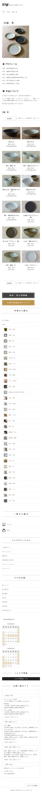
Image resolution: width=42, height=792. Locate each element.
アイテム (9, 524)
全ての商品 (5, 320)
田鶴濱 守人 (12, 432)
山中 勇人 (11, 500)
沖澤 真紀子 (12, 369)
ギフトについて (6, 551)
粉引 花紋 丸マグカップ (30, 165)
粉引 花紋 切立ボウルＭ (11, 215)
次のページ (36, 118)
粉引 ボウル (30, 142)
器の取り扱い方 (6, 610)
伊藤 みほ (11, 335)
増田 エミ (11, 489)
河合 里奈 (11, 398)
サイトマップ (6, 568)
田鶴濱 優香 (12, 438)
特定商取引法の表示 (8, 560)
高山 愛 (11, 426)
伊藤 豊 (14, 12)
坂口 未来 (11, 409)
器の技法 (4, 606)
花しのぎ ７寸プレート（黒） (11, 241)
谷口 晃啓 (11, 443)
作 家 (8, 12)
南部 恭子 (11, 472)
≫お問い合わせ (8, 771)
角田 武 (11, 466)
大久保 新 (11, 358)
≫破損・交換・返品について (12, 759)
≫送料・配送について (10, 742)
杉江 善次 (11, 421)
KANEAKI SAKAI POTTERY (16, 392)
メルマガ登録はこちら (21, 678)
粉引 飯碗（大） (11, 165)
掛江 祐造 (11, 386)
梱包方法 (4, 556)
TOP (3, 12)
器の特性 (4, 602)
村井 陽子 (11, 495)
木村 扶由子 (12, 403)
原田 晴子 (11, 483)
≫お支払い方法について (11, 717)
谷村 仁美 (11, 449)
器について (5, 585)
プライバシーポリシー (8, 564)
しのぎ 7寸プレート (31, 265)
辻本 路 (11, 460)
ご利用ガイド (6, 547)
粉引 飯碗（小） (11, 265)
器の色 (4, 598)
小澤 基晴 (11, 375)
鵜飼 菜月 (11, 352)
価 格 (8, 530)
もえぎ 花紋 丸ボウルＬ (30, 241)
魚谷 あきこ (12, 346)
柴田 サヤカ (12, 415)
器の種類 (4, 593)
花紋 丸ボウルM (30, 189)
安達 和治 (11, 329)
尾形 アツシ (12, 363)
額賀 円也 (11, 478)
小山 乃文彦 (12, 381)
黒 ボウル (11, 142)
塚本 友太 (11, 455)
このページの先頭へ (32, 785)
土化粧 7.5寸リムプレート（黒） (30, 216)
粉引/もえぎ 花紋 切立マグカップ (11, 190)
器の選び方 (5, 589)
